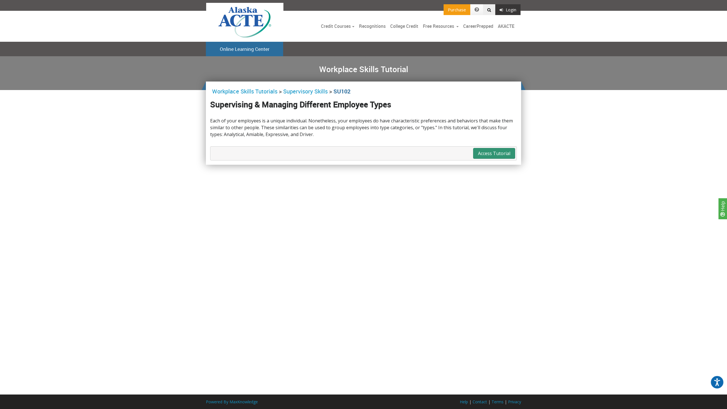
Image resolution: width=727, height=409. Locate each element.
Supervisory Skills (305, 91)
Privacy (514, 401)
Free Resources (438, 26)
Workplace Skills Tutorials (245, 91)
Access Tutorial (494, 153)
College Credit (404, 26)
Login (511, 9)
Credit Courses (336, 26)
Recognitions (372, 26)
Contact (480, 401)
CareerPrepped (478, 26)
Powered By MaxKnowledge (232, 401)
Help (723, 206)
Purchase (457, 9)
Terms (498, 401)
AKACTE (506, 26)
